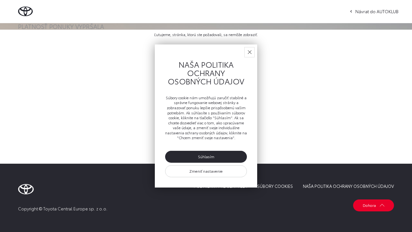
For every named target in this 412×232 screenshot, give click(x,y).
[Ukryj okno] (249, 52)
